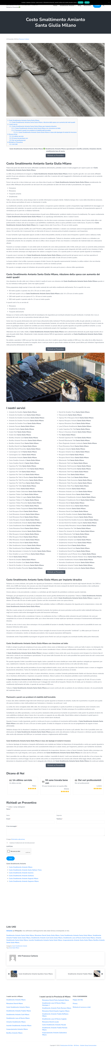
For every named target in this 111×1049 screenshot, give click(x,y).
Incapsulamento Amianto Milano (17, 1029)
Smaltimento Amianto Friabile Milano (18, 1011)
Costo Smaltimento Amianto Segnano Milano (24, 881)
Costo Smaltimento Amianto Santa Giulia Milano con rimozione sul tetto (35, 128)
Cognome (59, 815)
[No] (109, 2)
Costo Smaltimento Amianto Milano (20, 867)
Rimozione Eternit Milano (14, 1003)
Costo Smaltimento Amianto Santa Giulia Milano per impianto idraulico (33, 126)
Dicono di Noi (12, 134)
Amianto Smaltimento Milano (16, 1022)
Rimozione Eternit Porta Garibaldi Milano (55, 1000)
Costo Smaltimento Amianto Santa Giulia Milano (23, 120)
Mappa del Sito (78, 1000)
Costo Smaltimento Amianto (19, 946)
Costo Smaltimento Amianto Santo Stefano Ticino (25, 870)
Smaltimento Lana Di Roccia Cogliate (54, 1019)
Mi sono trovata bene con (18, 138)
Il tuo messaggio (11, 826)
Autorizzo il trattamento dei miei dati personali (21, 843)
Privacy (75, 1003)
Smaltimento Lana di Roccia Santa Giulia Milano (79, 938)
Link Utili (13, 144)
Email (8, 819)
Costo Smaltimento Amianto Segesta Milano (23, 878)
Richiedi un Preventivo (15, 142)
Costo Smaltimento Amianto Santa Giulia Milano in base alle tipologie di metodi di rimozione (45, 132)
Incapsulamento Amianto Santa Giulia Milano (78, 940)
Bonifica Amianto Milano (14, 1033)
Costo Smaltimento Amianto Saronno (21, 873)
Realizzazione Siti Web (66, 1045)
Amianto (9, 931)
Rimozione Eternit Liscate (50, 1022)
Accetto (81, 2)
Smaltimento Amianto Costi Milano (17, 1014)
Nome (8, 815)
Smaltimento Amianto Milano (16, 1000)
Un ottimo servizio (16, 136)
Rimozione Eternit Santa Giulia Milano (47, 935)
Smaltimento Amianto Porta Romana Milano (56, 1008)
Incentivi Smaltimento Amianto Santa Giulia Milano (45, 940)
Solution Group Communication (88, 1045)
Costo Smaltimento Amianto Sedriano (21, 876)
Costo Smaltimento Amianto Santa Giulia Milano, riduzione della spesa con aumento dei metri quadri (42, 122)
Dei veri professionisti (17, 140)
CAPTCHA (9, 846)
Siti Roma (76, 1045)
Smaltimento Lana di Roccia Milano (18, 1018)
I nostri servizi (12, 124)
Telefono (59, 819)
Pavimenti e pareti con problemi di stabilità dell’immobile (31, 130)
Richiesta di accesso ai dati (82, 1007)
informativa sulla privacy (18, 839)
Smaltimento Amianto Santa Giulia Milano (20, 935)
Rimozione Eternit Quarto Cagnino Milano (55, 1011)
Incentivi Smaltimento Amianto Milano (18, 1026)
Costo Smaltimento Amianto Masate (54, 1025)
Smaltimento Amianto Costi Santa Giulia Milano (47, 938)
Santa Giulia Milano (14, 948)
